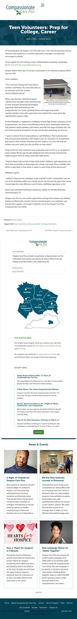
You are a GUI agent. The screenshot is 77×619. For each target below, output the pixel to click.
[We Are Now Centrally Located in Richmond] (56, 484)
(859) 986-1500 (67, 611)
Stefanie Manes (45, 39)
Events (14, 220)
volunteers (52, 224)
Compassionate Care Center (46, 354)
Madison (52, 346)
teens (30, 224)
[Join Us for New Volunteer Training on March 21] (39, 423)
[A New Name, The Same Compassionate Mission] (39, 394)
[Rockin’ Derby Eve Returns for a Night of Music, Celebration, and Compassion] (39, 409)
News (20, 220)
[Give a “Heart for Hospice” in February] (20, 554)
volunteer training (40, 224)
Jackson (42, 346)
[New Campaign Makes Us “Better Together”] (56, 554)
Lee (46, 346)
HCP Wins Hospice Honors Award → (59, 230)
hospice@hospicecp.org (31, 65)
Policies (27, 611)
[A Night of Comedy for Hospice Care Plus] (20, 484)
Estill (36, 346)
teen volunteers (20, 224)
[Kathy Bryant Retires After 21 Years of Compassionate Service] (39, 380)
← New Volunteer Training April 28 (18, 230)
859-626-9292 (13, 65)
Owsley (58, 346)
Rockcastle (21, 349)
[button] (42, 5)
